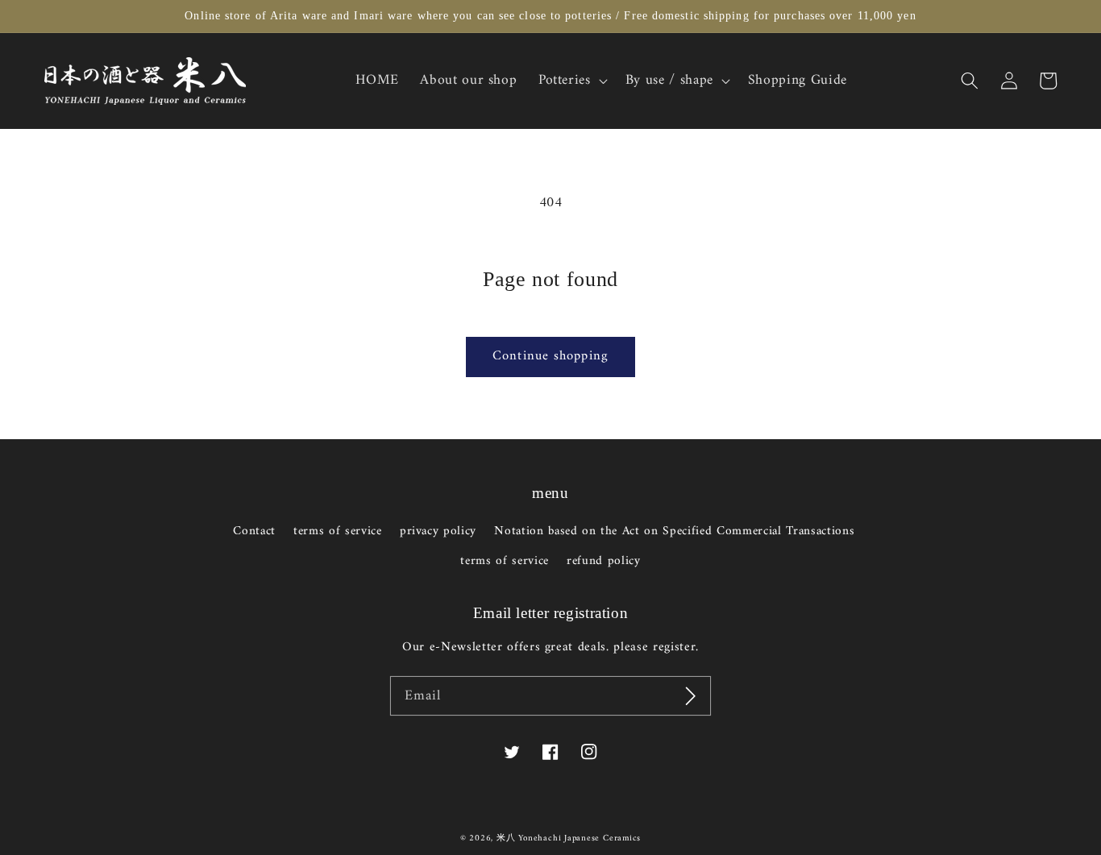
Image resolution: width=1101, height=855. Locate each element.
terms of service (337, 531)
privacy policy (438, 531)
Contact (254, 531)
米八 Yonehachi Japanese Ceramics (568, 838)
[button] (969, 80)
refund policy (604, 561)
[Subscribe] (690, 696)
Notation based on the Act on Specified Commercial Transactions (674, 531)
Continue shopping (550, 355)
